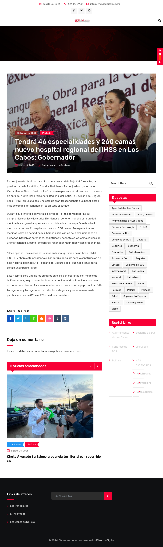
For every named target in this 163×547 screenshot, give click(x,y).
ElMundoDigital (105, 540)
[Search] (159, 20)
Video (115, 308)
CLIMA (143, 227)
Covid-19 (141, 239)
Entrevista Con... (121, 258)
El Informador (18, 513)
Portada (145, 290)
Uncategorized (134, 302)
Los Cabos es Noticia (22, 521)
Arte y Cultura (144, 214)
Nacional (116, 277)
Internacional (119, 271)
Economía (133, 245)
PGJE (141, 283)
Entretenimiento (138, 252)
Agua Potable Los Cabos (125, 208)
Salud (114, 296)
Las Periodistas (19, 505)
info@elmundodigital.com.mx (105, 4)
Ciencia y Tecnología (123, 227)
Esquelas (140, 258)
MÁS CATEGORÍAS (143, 363)
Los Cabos (138, 271)
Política (131, 290)
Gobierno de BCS (135, 264)
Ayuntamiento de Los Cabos (127, 220)
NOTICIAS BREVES (122, 283)
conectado (40, 351)
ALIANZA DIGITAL (121, 214)
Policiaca (116, 290)
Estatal (116, 264)
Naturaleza (132, 277)
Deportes (117, 245)
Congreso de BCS (121, 239)
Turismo (116, 302)
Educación (117, 252)
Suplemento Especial (135, 296)
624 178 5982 (75, 4)
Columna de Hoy (121, 233)
